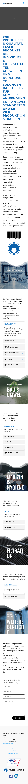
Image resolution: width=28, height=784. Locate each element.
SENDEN (18, 718)
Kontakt (14, 750)
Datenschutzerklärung (14, 753)
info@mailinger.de (8, 743)
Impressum (14, 748)
